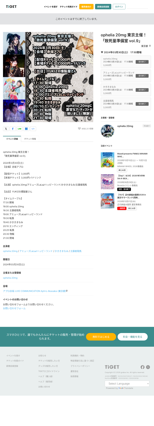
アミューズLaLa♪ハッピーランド (36, 251)
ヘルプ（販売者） (46, 381)
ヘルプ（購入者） (46, 376)
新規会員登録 (103, 6)
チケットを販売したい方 (49, 360)
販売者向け (86, 6)
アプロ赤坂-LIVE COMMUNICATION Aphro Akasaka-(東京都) (34, 291)
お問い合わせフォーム (14, 308)
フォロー (147, 126)
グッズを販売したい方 (48, 366)
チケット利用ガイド (68, 6)
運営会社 (74, 371)
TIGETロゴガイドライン (49, 371)
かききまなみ (61, 251)
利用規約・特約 (77, 355)
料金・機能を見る (132, 336)
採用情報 (74, 376)
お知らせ (42, 355)
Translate (128, 388)
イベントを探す (51, 6)
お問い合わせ (44, 386)
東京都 (144, 46)
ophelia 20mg (10, 251)
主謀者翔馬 (76, 251)
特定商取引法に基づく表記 (82, 360)
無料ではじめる (101, 336)
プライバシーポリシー (80, 366)
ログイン (119, 6)
